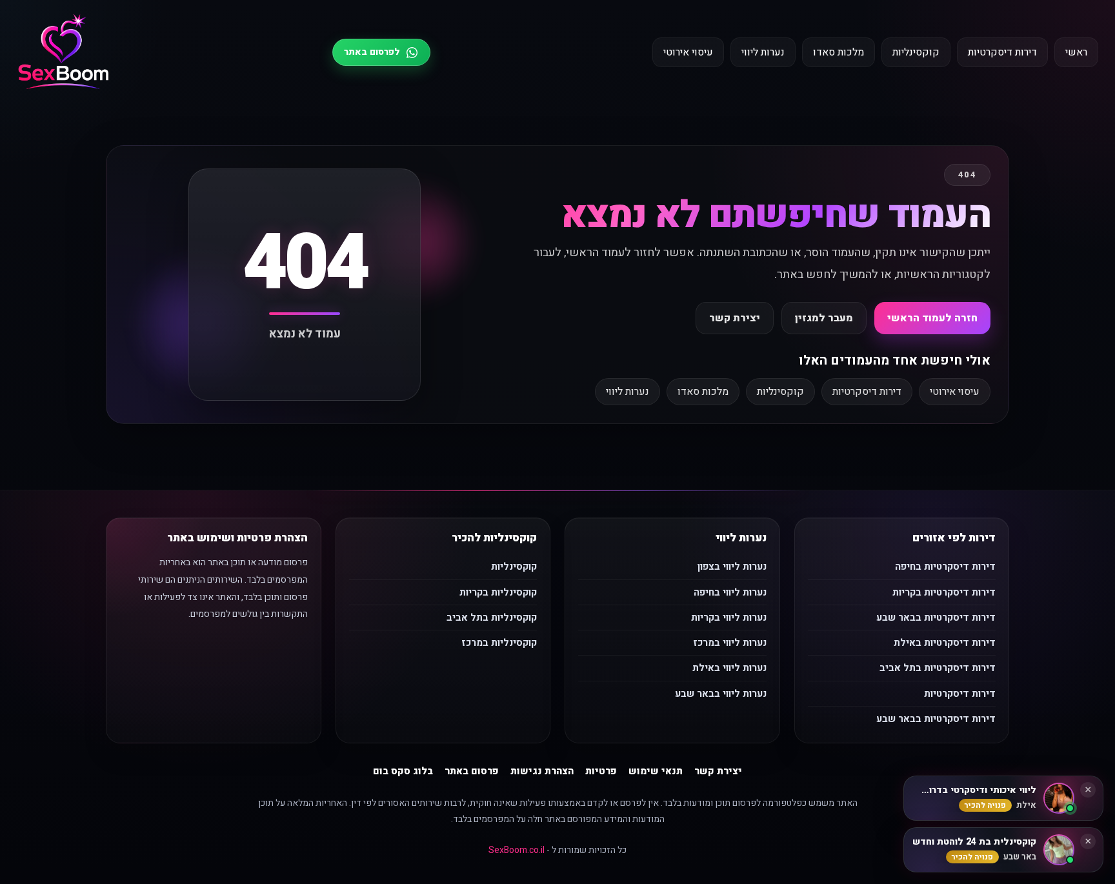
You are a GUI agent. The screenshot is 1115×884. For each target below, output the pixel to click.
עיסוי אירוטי (688, 52)
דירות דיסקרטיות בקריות (944, 592)
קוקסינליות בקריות (498, 592)
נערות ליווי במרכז (730, 643)
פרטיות (601, 771)
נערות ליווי (763, 52)
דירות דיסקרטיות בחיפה (945, 566)
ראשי (1076, 52)
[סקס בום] (63, 53)
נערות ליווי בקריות (729, 617)
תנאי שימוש (655, 771)
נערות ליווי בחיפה (730, 592)
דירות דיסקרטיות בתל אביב (937, 668)
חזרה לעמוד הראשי (932, 318)
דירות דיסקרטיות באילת (945, 643)
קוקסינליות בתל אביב (492, 617)
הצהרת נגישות (542, 771)
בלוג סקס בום (403, 771)
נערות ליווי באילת (729, 668)
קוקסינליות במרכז (499, 643)
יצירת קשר (734, 318)
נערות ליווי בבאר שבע (721, 694)
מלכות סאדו (838, 52)
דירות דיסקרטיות (1002, 52)
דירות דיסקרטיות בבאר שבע (936, 617)
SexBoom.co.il (516, 850)
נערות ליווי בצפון (732, 566)
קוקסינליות (915, 52)
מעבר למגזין (824, 318)
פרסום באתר (472, 771)
